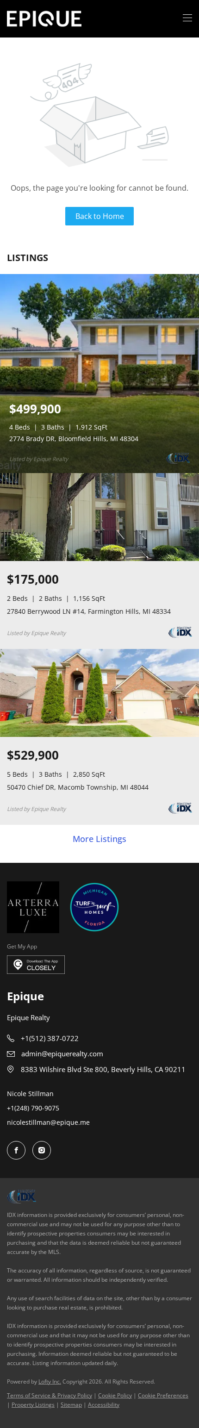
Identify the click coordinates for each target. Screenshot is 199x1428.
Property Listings (33, 1405)
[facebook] (16, 1150)
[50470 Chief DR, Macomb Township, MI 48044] (99, 735)
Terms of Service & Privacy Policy (49, 1395)
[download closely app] (36, 964)
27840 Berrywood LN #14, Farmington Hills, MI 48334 (89, 611)
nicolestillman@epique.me (48, 1122)
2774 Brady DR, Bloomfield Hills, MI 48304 (73, 438)
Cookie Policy (115, 1395)
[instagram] (41, 1150)
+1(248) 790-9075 (33, 1108)
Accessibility (103, 1405)
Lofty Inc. (49, 1381)
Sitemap (71, 1405)
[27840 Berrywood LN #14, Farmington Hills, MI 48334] (99, 559)
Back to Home (99, 216)
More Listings (99, 839)
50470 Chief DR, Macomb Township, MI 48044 (78, 787)
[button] (44, 18)
